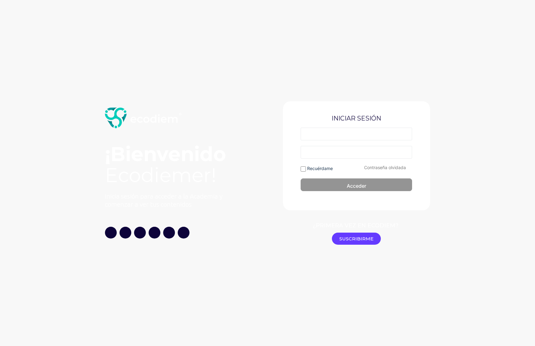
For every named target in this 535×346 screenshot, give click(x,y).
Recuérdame (319, 168)
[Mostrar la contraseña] (406, 152)
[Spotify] (154, 233)
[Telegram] (169, 233)
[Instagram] (111, 233)
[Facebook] (183, 233)
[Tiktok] (140, 233)
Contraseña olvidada (385, 167)
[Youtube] (125, 233)
